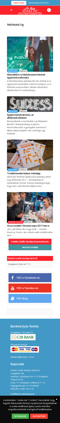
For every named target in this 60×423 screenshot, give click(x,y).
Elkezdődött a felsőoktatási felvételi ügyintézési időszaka (26, 76)
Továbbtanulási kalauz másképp (23, 173)
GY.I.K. (31, 357)
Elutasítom (39, 416)
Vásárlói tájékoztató (18, 357)
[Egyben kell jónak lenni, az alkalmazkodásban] (30, 103)
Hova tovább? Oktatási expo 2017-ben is (28, 225)
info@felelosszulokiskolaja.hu (22, 394)
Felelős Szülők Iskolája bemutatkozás (30, 241)
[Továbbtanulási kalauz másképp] (30, 154)
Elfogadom (20, 416)
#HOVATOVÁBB (30, 247)
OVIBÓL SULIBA (18, 3)
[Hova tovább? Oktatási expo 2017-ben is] (30, 207)
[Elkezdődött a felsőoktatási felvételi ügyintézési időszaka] (30, 53)
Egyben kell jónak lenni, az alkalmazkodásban (20, 116)
